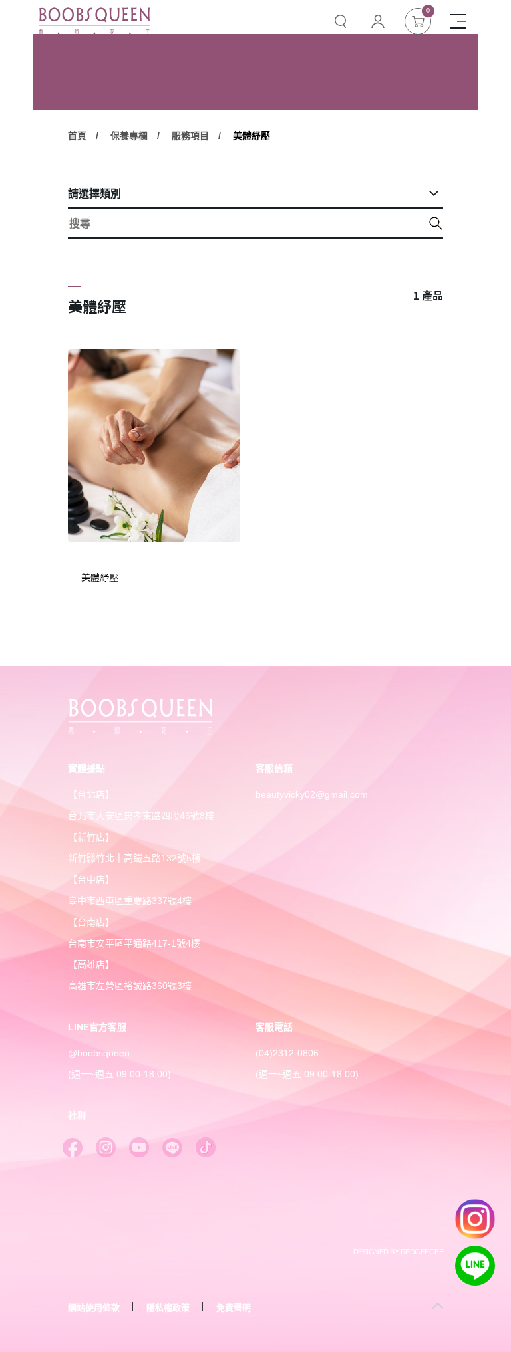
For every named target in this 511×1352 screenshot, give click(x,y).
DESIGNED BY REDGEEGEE (398, 1252)
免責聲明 (233, 1308)
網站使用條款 (94, 1308)
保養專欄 (129, 135)
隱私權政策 (168, 1308)
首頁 (77, 135)
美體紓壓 (251, 135)
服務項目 (190, 135)
